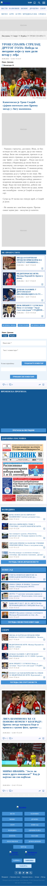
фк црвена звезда (37, 325)
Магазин (34, 836)
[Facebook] (16, 872)
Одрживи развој (35, 830)
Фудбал (24, 36)
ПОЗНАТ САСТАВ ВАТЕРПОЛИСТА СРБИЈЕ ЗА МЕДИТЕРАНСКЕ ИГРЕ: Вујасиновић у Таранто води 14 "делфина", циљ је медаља (23, 675)
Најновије (14, 8)
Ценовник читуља (27, 877)
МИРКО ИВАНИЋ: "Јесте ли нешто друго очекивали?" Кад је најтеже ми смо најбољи (23, 767)
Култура (12, 836)
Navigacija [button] (44, 2)
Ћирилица (29, 860)
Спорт (43, 8)
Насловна (6, 36)
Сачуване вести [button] (34, 2)
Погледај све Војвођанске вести (23, 562)
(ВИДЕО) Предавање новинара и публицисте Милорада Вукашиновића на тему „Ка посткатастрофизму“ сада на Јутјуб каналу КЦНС (23, 615)
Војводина (12, 830)
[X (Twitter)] (23, 872)
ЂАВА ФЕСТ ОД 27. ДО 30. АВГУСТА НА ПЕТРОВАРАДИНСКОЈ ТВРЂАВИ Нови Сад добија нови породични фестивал (23, 605)
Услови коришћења (7, 363)
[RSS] (30, 872)
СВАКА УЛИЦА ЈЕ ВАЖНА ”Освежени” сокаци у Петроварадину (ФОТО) (23, 586)
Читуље (23, 847)
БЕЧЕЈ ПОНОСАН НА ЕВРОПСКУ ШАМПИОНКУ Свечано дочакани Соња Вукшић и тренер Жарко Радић (23, 517)
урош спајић (23, 325)
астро (18, 14)
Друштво (34, 8)
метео (4, 14)
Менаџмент (5, 877)
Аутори (37, 877)
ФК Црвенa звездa (9, 325)
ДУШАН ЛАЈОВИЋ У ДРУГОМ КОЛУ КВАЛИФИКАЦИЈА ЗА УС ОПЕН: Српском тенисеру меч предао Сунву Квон (23, 294)
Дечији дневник (35, 841)
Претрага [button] (39, 2)
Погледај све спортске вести (23, 682)
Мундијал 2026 (30, 14)
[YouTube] (27, 872)
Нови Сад (34, 825)
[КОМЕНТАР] (10, 384)
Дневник (10, 62)
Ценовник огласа (15, 877)
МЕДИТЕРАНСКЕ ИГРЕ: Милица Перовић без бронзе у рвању (23, 278)
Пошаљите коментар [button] (33, 363)
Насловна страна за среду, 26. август (23, 472)
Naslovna (23, 866)
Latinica (16, 860)
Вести (4, 8)
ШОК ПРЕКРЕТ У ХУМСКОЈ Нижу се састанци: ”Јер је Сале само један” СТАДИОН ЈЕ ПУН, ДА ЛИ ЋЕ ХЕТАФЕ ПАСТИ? (23, 310)
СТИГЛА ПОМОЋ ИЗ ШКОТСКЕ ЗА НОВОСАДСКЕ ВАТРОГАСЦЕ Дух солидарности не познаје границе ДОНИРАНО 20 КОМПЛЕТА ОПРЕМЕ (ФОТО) (23, 577)
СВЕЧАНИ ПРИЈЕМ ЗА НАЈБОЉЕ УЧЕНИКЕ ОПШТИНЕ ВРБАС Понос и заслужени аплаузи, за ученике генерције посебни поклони (23, 545)
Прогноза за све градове (23, 430)
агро (11, 14)
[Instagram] (19, 872)
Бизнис (24, 8)
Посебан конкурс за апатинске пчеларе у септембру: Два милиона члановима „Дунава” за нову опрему (23, 555)
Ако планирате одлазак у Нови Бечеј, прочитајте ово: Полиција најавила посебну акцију (23, 536)
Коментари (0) (9, 65)
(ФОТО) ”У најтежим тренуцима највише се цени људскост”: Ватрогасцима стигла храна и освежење (23, 596)
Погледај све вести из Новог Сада (23, 622)
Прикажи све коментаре (23, 377)
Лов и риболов (12, 841)
